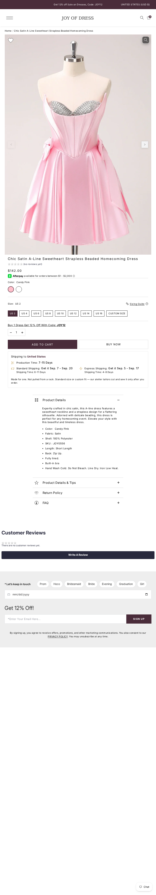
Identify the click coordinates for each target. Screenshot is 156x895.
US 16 (99, 313)
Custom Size (116, 313)
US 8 (48, 313)
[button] (25, 264)
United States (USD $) (135, 4)
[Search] (142, 17)
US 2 (12, 313)
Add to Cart (42, 344)
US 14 (86, 313)
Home (8, 30)
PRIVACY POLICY (58, 636)
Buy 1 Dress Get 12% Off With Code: (37, 325)
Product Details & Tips (59, 483)
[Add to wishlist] (11, 40)
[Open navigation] (10, 17)
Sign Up (139, 618)
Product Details (54, 400)
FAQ (46, 503)
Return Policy (53, 493)
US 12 (73, 313)
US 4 (24, 313)
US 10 (60, 313)
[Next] (144, 144)
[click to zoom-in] (145, 40)
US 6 (36, 313)
